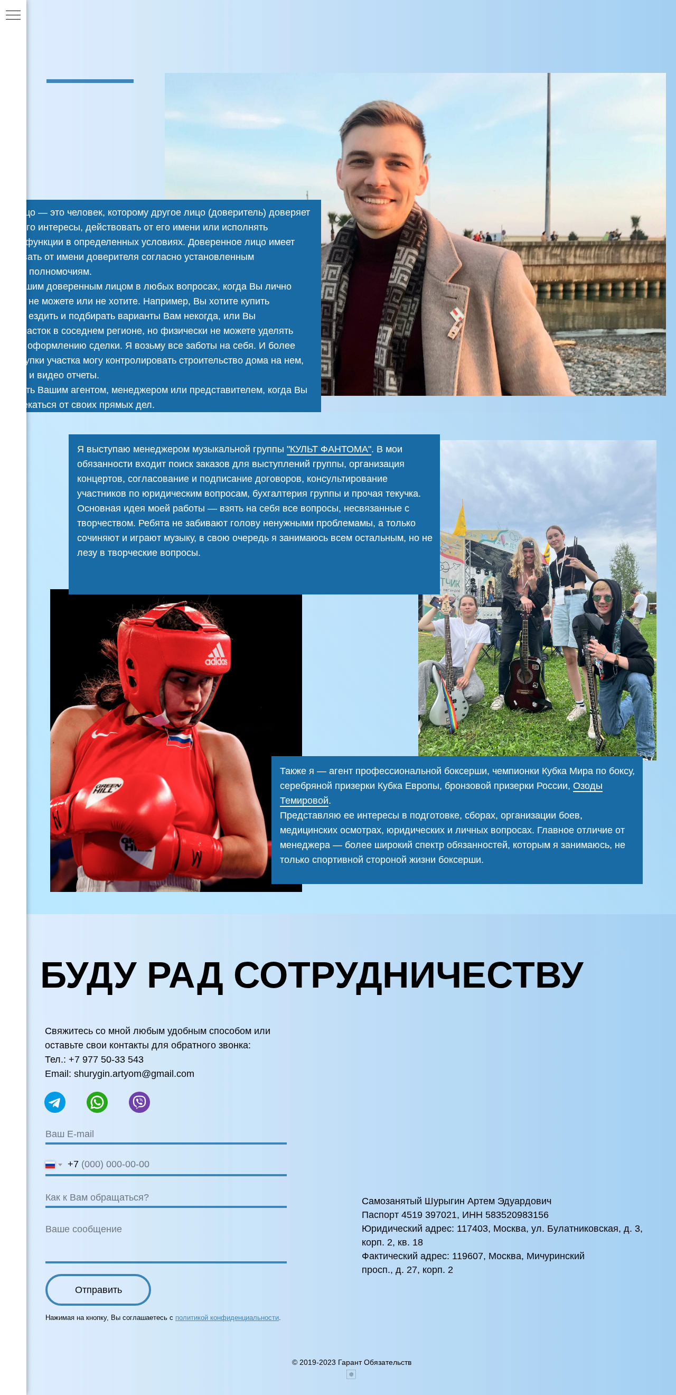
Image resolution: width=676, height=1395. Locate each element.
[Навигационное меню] (13, 16)
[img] (176, 740)
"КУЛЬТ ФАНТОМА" (329, 449)
